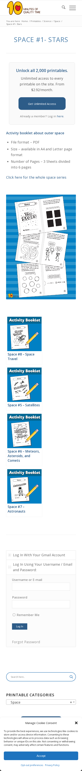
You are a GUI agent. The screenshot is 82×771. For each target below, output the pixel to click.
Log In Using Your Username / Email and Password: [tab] (42, 567)
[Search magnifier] (71, 676)
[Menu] (70, 7)
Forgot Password (26, 642)
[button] (76, 723)
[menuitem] (61, 7)
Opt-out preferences (32, 765)
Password (19, 597)
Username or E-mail (27, 579)
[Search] (61, 7)
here (60, 116)
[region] (41, 611)
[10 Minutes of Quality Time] (34, 7)
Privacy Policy (52, 765)
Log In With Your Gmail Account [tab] (39, 555)
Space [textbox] (40, 702)
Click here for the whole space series (36, 177)
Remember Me (27, 615)
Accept (41, 755)
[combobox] (41, 702)
